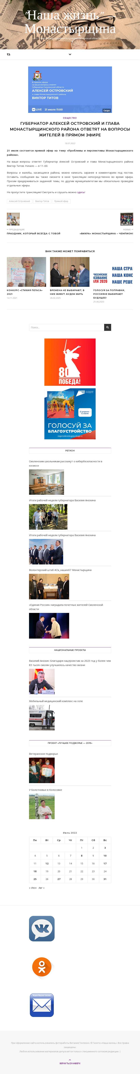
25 (35, 879)
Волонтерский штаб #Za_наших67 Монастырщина (60, 570)
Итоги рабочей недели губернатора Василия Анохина (62, 500)
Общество (70, 117)
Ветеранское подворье (43, 753)
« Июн (33, 887)
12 (46, 863)
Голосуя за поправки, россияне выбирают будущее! (109, 294)
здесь (81, 192)
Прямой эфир (61, 201)
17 (105, 863)
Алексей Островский (19, 201)
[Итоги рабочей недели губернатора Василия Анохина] (48, 517)
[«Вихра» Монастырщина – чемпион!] (126, 219)
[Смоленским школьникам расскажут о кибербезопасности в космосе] (46, 482)
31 (105, 879)
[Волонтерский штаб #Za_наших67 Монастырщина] (49, 586)
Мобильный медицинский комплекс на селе (56, 701)
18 (35, 871)
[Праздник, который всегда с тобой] (13, 219)
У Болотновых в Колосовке (45, 789)
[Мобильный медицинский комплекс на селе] (42, 718)
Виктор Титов (42, 201)
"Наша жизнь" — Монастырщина (70, 22)
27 (58, 879)
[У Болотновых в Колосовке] (42, 807)
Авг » (42, 887)
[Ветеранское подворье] (42, 771)
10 (105, 855)
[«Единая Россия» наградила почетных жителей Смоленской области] (49, 625)
